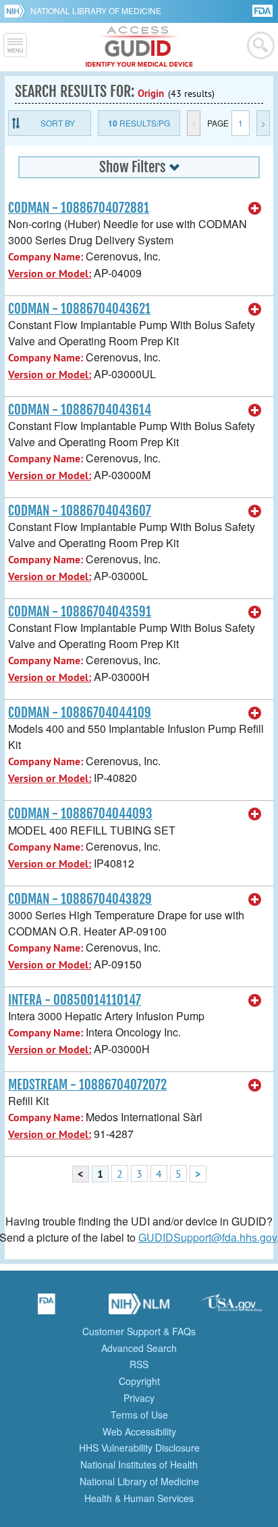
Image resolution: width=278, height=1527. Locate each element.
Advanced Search (139, 1348)
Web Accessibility (139, 1431)
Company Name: (45, 257)
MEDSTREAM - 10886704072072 (87, 1085)
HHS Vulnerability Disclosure (139, 1447)
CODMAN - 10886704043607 (79, 511)
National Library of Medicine (95, 10)
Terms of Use (139, 1414)
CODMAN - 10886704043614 (79, 410)
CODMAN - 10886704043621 (79, 309)
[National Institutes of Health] (17, 10)
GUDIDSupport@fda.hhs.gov (207, 1237)
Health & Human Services (139, 1498)
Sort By (57, 123)
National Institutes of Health (139, 1464)
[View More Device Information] (255, 208)
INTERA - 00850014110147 (74, 1000)
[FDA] (263, 9)
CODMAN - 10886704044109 (79, 713)
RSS (139, 1364)
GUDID (139, 47)
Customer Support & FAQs (139, 1331)
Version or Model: (49, 274)
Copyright (139, 1381)
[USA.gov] (231, 1308)
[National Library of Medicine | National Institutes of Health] (139, 1308)
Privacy (139, 1398)
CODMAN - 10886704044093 (80, 814)
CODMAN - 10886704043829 (80, 899)
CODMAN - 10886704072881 (78, 208)
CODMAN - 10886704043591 (79, 612)
